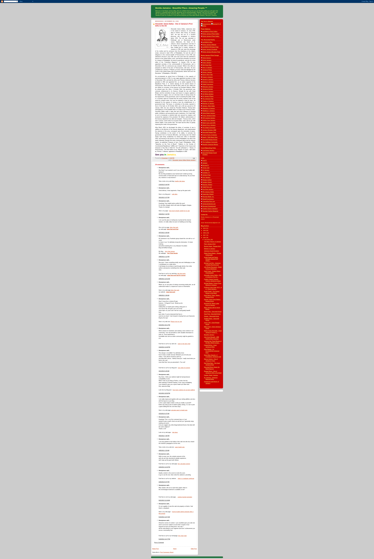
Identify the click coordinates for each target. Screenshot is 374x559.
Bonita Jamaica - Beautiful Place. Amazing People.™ (181, 8)
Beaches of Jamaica (208, 103)
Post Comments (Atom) (166, 552)
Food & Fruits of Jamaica (209, 135)
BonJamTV (205, 165)
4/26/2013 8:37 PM (164, 482)
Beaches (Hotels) (207, 184)
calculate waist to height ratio (179, 410)
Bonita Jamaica (206, 60)
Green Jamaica (206, 62)
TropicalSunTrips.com (208, 201)
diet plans (175, 432)
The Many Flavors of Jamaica (212, 241)
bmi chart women (170, 251)
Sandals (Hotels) (207, 182)
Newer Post (155, 548)
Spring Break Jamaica (208, 113)
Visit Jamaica (206, 177)
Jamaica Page (206, 175)
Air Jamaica (205, 170)
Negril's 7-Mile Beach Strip (209, 137)
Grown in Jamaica (207, 77)
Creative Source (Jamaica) (209, 208)
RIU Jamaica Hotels (208, 192)
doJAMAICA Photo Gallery (209, 31)
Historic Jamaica (207, 72)
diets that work (174, 227)
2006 (204, 237)
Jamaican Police (207, 70)
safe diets (174, 194)
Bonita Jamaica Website (209, 44)
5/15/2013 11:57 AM (164, 517)
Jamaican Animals (207, 89)
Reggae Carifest (207, 180)
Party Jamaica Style (210, 244)
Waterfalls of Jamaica (208, 108)
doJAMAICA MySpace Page (210, 47)
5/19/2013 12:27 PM (164, 539)
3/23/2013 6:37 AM (164, 413)
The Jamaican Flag (207, 98)
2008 (204, 233)
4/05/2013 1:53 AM (164, 450)
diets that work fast (172, 229)
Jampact (204, 163)
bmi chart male (182, 535)
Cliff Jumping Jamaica (208, 118)
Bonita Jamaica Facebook (209, 49)
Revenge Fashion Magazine (210, 211)
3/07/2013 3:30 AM (164, 232)
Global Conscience (207, 84)
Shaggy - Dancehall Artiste (211, 316)
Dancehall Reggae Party (209, 132)
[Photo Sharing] (206, 24)
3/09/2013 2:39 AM (164, 295)
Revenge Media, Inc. (208, 196)
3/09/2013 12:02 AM (164, 279)
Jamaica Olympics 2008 (209, 130)
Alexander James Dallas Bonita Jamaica (183, 160)
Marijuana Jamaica (207, 86)
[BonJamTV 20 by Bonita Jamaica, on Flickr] (216, 24)
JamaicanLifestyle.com (209, 204)
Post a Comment (159, 542)
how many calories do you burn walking (184, 390)
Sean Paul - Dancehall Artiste (212, 314)
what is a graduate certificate (186, 478)
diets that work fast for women (176, 275)
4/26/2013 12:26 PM (164, 467)
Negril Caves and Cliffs (208, 123)
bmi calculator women (184, 464)
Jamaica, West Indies (208, 106)
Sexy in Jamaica (207, 67)
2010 (204, 228)
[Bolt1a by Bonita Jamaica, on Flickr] (203, 26)
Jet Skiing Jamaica (207, 94)
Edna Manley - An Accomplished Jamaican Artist (211, 351)
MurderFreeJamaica (208, 199)
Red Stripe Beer (206, 65)
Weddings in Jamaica (208, 110)
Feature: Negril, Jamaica (211, 375)
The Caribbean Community (209, 142)
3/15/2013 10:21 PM (164, 325)
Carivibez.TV (206, 172)
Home (174, 548)
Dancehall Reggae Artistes (209, 139)
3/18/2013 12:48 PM (164, 347)
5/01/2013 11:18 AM (164, 500)
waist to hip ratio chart (184, 343)
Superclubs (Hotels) (208, 194)
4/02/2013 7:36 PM (164, 436)
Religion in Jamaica (209, 248)
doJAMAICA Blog (207, 42)
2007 (204, 235)
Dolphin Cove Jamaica (208, 120)
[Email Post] (193, 158)
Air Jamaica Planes (207, 96)
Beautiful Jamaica (209, 334)
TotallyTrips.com (207, 187)
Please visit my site (176, 321)
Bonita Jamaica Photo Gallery (210, 34)
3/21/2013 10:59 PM (164, 393)
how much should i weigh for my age (179, 211)
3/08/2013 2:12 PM (164, 256)
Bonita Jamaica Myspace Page (211, 52)
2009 (204, 230)
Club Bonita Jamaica (208, 150)
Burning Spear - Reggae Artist (212, 246)
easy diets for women (184, 367)
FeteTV (204, 160)
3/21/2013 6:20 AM (164, 371)
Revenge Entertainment (209, 206)
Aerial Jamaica (206, 58)
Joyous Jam (205, 167)
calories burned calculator (185, 497)
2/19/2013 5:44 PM (164, 184)
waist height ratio (180, 447)
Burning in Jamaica (207, 82)
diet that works (181, 273)
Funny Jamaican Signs (208, 115)
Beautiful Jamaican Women (210, 144)
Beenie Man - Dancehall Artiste (212, 311)
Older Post (194, 548)
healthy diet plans (180, 181)
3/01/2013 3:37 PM (164, 197)
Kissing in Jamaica (207, 91)
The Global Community (208, 127)
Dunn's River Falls (207, 74)
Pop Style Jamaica (207, 189)
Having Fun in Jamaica (208, 125)
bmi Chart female (172, 253)
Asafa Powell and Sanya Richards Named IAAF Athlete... (211, 259)
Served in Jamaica (207, 79)
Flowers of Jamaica (207, 101)
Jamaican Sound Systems (211, 251)
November (207, 239)
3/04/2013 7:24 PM (164, 214)
